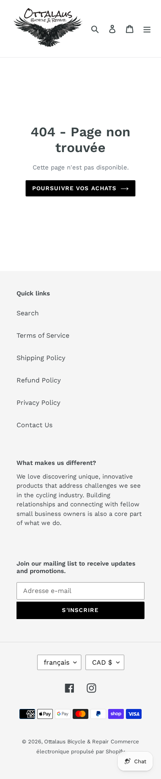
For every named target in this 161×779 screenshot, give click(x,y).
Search (28, 313)
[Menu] (147, 28)
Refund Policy (39, 380)
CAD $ (102, 662)
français (56, 662)
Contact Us (34, 425)
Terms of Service (43, 335)
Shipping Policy (41, 358)
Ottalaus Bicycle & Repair (76, 741)
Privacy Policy (38, 402)
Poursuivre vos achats (74, 188)
